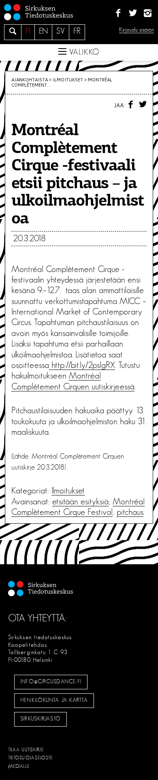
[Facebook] (118, 13)
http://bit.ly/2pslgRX (82, 365)
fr (77, 31)
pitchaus (130, 512)
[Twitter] (132, 13)
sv (60, 31)
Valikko (83, 52)
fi (28, 31)
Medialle (19, 766)
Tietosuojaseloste (30, 757)
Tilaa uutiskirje (26, 749)
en (43, 31)
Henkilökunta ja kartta (54, 700)
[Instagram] (147, 13)
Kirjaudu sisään (136, 30)
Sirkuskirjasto (40, 719)
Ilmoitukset (68, 80)
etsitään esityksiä (80, 501)
